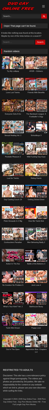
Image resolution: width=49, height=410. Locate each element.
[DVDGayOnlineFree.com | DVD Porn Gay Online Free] (20, 6)
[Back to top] (41, 402)
